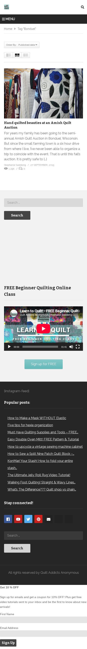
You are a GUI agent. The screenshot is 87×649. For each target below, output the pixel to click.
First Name (7, 614)
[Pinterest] (38, 519)
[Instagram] (59, 519)
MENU (10, 19)
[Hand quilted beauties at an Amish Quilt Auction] (43, 93)
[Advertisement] (34, 252)
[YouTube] (18, 519)
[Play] (9, 347)
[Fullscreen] (78, 347)
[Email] (49, 519)
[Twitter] (28, 519)
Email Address (9, 628)
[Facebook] (8, 519)
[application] (43, 328)
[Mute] (71, 347)
